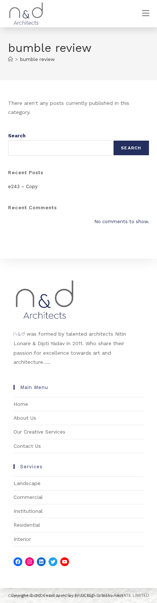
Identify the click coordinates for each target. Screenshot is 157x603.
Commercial (28, 497)
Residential (27, 525)
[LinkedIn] (41, 561)
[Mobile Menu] (145, 13)
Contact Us (27, 446)
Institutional (28, 511)
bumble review (37, 59)
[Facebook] (18, 561)
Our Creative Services (39, 432)
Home (21, 404)
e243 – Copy (23, 186)
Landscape (27, 483)
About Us (25, 418)
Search (17, 135)
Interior (22, 539)
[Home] (10, 59)
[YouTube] (64, 561)
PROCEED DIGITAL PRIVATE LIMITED (112, 595)
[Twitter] (53, 561)
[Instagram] (29, 561)
